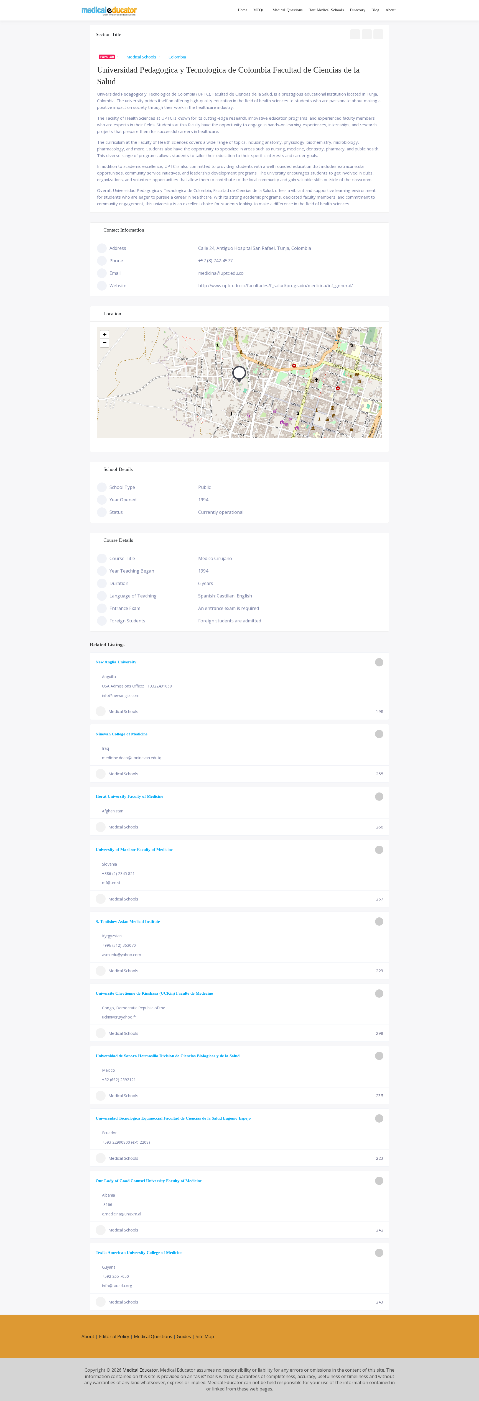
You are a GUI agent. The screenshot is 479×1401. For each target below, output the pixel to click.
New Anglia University (116, 662)
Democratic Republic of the (140, 1007)
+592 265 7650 (115, 1276)
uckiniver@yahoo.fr (119, 1017)
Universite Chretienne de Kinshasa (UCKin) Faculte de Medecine (154, 993)
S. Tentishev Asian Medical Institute (128, 921)
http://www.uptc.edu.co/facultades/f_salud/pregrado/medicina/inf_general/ (275, 286)
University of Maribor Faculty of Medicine (134, 849)
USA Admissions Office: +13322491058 (137, 686)
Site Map (205, 1336)
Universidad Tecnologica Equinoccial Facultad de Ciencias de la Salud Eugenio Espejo (173, 1118)
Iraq (105, 748)
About (391, 10)
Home (243, 10)
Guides (184, 1336)
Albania (108, 1195)
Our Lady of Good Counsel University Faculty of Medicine (149, 1181)
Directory (358, 10)
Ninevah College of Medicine (121, 734)
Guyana (109, 1267)
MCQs (258, 10)
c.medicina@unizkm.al (121, 1214)
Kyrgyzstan (112, 935)
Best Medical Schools (326, 10)
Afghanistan (112, 811)
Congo (108, 1007)
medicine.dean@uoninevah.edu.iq (131, 757)
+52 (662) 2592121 (119, 1079)
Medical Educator (140, 1370)
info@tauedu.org (117, 1285)
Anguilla (109, 676)
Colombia (177, 57)
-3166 (107, 1204)
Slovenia (109, 864)
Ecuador (109, 1132)
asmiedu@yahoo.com (121, 954)
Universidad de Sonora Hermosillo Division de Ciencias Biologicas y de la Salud (168, 1056)
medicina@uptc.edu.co (221, 273)
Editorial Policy (114, 1336)
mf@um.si (111, 882)
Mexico (108, 1070)
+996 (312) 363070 (119, 945)
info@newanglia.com (120, 695)
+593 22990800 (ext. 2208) (126, 1142)
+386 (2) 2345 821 (118, 873)
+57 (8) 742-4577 (215, 261)
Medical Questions (287, 10)
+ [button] (104, 334)
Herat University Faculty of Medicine (129, 796)
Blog (375, 10)
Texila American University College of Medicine (139, 1252)
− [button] (104, 342)
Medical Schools (141, 57)
